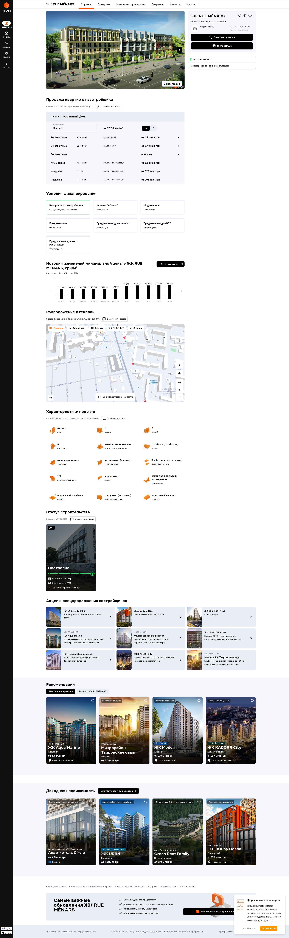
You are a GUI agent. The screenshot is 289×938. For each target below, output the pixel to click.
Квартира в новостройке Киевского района (92, 886)
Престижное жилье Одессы (130, 886)
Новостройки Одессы (56, 886)
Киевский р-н (208, 21)
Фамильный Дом (74, 116)
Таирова (221, 21)
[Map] (115, 363)
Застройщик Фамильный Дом (162, 886)
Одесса (195, 21)
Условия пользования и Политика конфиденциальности (71, 931)
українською (228, 931)
